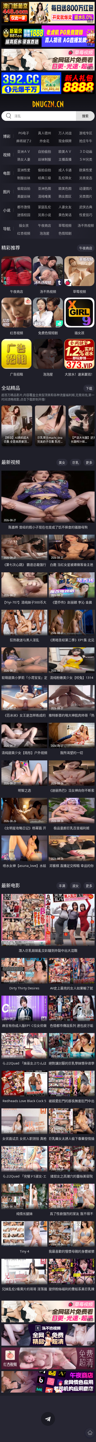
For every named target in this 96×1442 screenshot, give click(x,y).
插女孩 (24, 225)
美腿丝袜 (23, 196)
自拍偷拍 (44, 151)
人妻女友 (65, 207)
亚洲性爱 (23, 170)
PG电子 (23, 133)
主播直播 (65, 159)
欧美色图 (65, 188)
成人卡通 (65, 170)
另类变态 (85, 178)
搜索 (85, 116)
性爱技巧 (85, 215)
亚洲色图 (44, 188)
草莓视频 (65, 225)
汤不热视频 (86, 225)
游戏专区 (85, 133)
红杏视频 (23, 233)
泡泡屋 (44, 233)
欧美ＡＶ (65, 151)
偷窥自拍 (23, 188)
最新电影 (10, 885)
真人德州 (44, 133)
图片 (6, 191)
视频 (6, 154)
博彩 (6, 136)
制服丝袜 (23, 178)
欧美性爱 (85, 170)
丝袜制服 (44, 159)
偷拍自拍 (44, 170)
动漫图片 (85, 188)
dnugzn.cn (48, 104)
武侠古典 (85, 207)
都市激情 (23, 207)
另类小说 (44, 215)
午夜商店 (44, 225)
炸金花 (44, 141)
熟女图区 (65, 196)
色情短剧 (65, 233)
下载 (89, 388)
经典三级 (44, 178)
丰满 (62, 886)
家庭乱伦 (44, 207)
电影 (6, 173)
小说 (6, 210)
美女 (62, 462)
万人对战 (65, 133)
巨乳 (75, 462)
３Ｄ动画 (85, 151)
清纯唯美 (44, 196)
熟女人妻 (23, 159)
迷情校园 (23, 215)
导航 (6, 228)
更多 (89, 462)
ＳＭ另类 (85, 159)
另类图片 (85, 196)
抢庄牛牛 (85, 141)
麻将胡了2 (23, 141)
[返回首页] (90, 1432)
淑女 (75, 886)
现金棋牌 (65, 141)
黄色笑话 (65, 215)
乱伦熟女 (65, 178)
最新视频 (10, 462)
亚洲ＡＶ (23, 151)
